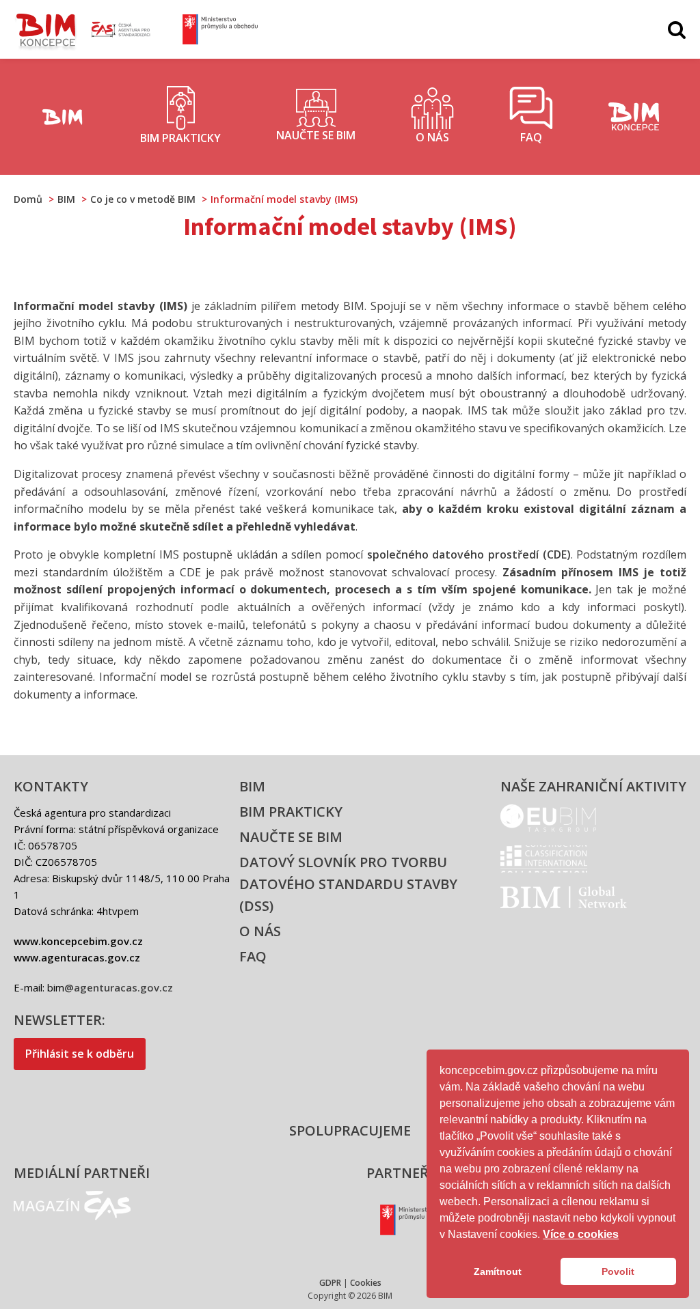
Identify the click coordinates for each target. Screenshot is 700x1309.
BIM (252, 786)
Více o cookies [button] (581, 1234)
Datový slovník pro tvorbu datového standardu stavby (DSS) (348, 884)
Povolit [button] (618, 1271)
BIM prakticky (290, 811)
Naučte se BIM (290, 837)
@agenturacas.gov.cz (118, 987)
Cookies (365, 1283)
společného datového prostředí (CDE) (469, 554)
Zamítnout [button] (498, 1271)
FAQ (253, 956)
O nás (260, 931)
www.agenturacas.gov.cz (77, 957)
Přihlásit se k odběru (79, 1053)
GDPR (330, 1283)
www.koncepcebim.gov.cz (78, 941)
